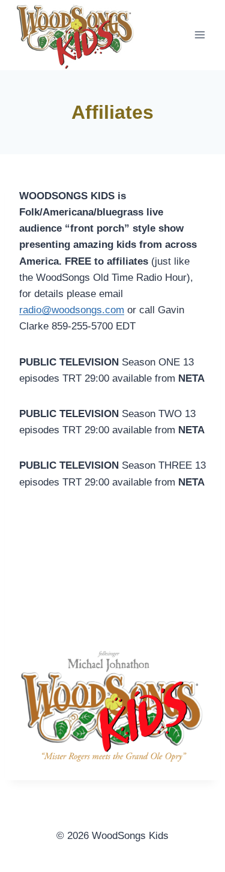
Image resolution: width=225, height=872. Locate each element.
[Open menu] (199, 35)
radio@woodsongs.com (71, 310)
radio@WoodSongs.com (73, 618)
